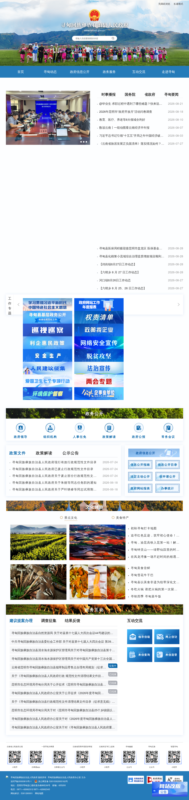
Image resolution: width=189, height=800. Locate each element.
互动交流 (138, 71)
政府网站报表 (140, 488)
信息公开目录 (167, 464)
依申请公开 (167, 476)
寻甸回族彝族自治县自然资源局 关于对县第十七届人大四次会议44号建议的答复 (64, 633)
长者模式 (178, 3)
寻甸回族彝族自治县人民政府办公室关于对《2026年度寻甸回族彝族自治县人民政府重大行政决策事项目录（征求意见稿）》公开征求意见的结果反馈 (64, 718)
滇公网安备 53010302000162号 (53, 781)
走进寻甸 (168, 71)
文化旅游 (94, 507)
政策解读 (44, 453)
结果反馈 (72, 620)
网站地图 (39, 793)
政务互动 (94, 609)
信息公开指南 (140, 464)
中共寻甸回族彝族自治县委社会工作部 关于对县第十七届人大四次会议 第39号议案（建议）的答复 (64, 641)
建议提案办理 (21, 620)
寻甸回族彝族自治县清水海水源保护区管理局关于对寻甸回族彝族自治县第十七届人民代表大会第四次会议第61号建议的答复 (64, 650)
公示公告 (70, 453)
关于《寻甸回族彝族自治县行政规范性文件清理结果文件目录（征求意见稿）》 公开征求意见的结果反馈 (64, 701)
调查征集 (48, 620)
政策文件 (17, 453)
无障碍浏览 (164, 3)
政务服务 (109, 71)
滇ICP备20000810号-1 (21, 781)
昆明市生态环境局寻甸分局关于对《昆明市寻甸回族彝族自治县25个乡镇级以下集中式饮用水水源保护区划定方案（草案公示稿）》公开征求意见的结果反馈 (64, 710)
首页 (20, 71)
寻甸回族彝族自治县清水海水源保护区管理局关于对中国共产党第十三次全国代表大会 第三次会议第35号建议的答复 (64, 658)
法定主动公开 (140, 476)
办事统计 (167, 488)
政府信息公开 (79, 71)
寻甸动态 (50, 71)
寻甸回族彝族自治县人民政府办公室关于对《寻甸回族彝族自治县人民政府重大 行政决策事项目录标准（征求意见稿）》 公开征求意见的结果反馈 (64, 727)
